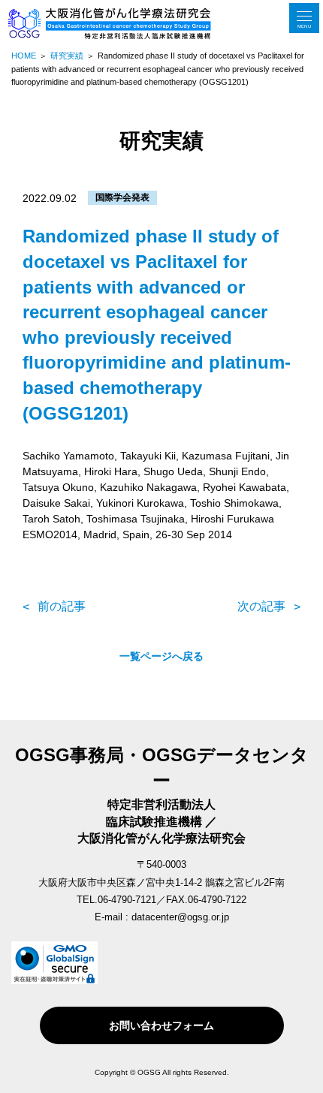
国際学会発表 (122, 197)
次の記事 (261, 606)
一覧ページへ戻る (161, 656)
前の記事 (62, 606)
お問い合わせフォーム (161, 1025)
